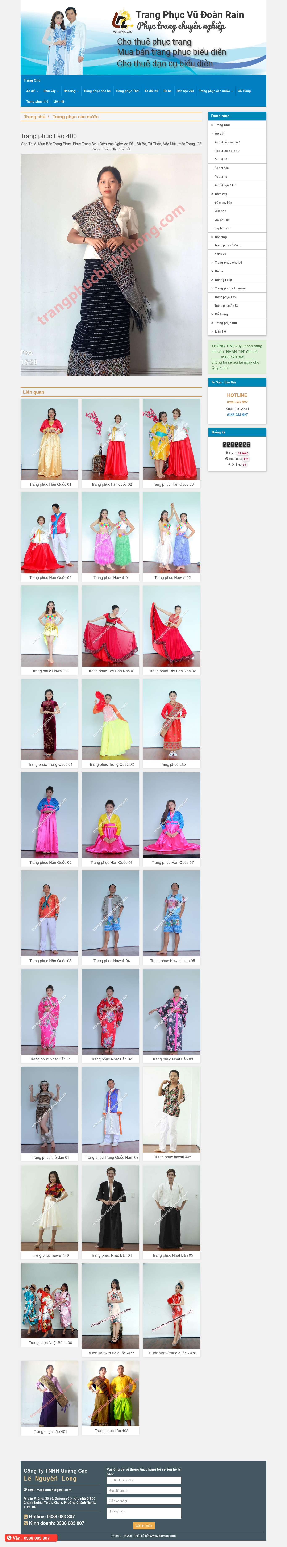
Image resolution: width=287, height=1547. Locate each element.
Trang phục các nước (215, 91)
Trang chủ (34, 116)
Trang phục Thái (127, 91)
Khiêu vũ (220, 254)
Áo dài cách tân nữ (227, 151)
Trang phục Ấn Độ (227, 305)
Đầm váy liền (223, 202)
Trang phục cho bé (97, 91)
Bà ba (167, 91)
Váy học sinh (223, 228)
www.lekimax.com (163, 1536)
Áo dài (31, 91)
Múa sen (220, 211)
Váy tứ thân (222, 219)
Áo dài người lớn (225, 185)
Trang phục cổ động (228, 245)
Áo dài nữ (151, 91)
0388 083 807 (237, 402)
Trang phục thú (37, 101)
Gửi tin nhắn (144, 1525)
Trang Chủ (222, 125)
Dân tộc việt (185, 91)
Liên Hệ (58, 101)
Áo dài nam (222, 168)
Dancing (70, 91)
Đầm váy (50, 91)
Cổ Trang (244, 91)
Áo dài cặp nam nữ (227, 142)
